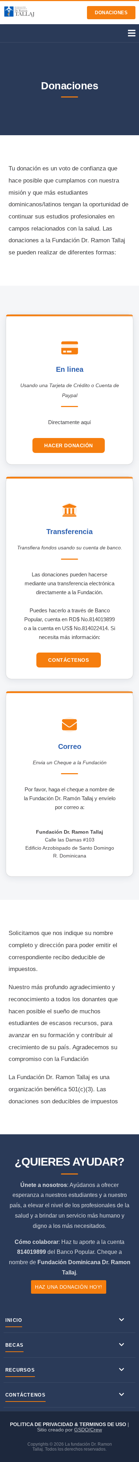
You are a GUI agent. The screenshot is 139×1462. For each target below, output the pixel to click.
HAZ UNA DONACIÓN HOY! (68, 1287)
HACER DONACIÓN (68, 445)
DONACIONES (111, 12)
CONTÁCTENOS (68, 660)
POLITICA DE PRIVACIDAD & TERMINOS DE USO (69, 1424)
